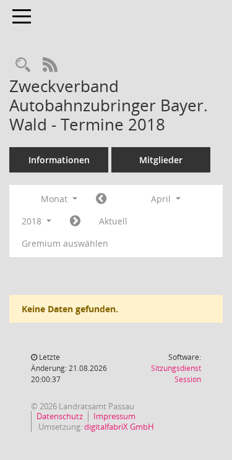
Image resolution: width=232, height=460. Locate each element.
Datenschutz (60, 416)
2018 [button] (33, 221)
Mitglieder (161, 160)
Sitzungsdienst (176, 374)
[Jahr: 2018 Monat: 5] (75, 221)
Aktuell (113, 221)
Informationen (59, 160)
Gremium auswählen (65, 243)
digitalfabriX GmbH (119, 426)
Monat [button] (55, 199)
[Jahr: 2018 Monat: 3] (101, 199)
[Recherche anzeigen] (23, 65)
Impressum (114, 416)
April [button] (162, 199)
